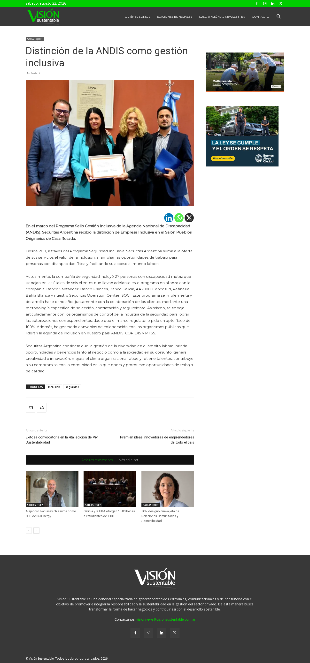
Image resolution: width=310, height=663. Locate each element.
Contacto (260, 16)
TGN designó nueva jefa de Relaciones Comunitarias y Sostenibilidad (160, 516)
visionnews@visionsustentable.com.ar (165, 619)
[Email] (30, 408)
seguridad (72, 387)
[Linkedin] (272, 3)
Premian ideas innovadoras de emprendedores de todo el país (157, 440)
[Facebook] (256, 3)
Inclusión (54, 387)
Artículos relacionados (97, 460)
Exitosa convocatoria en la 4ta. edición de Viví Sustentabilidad (62, 440)
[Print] (41, 408)
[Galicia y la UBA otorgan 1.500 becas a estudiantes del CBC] (110, 489)
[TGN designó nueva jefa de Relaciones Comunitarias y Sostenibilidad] (167, 489)
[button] (278, 17)
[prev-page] (29, 530)
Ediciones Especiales (174, 16)
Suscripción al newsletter (222, 16)
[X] (189, 217)
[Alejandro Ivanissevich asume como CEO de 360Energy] (52, 489)
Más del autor (128, 460)
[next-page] (36, 530)
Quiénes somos (137, 16)
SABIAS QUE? (34, 39)
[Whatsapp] (179, 217)
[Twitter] (280, 3)
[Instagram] (264, 3)
